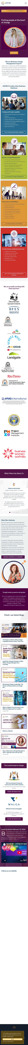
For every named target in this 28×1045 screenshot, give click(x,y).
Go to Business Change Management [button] (14, 176)
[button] (14, 11)
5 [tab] (18, 512)
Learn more (10, 1036)
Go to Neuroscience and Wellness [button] (14, 223)
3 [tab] (14, 512)
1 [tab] (9, 512)
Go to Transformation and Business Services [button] (14, 274)
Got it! (12, 1039)
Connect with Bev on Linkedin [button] (13, 557)
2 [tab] (12, 512)
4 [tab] (16, 512)
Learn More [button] (14, 52)
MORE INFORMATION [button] (14, 791)
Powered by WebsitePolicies (8, 1041)
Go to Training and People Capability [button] (14, 132)
